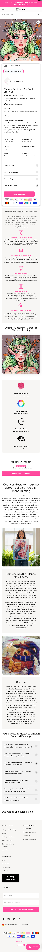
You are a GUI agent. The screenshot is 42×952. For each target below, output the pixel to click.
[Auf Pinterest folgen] (13, 919)
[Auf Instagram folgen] (8, 919)
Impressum (5, 864)
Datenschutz (6, 867)
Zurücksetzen (32, 14)
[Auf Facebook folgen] (3, 919)
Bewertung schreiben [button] (21, 473)
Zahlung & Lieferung (8, 837)
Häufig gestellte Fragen (9, 830)
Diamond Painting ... (15, 66)
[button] (40, 0)
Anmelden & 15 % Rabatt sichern (21, 910)
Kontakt (4, 833)
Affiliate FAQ (27, 836)
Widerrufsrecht (7, 871)
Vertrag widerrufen (10, 878)
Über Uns (5, 850)
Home (5, 66)
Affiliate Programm (29, 832)
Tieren (9, 691)
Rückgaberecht (7, 840)
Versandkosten (14, 111)
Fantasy (20, 691)
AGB (3, 860)
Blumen (14, 691)
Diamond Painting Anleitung (8, 845)
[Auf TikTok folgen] (19, 919)
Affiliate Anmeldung (29, 839)
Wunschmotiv (20, 627)
